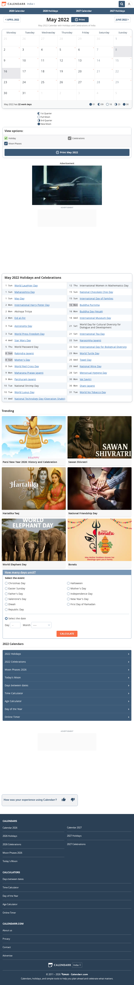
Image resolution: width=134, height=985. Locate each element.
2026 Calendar (17, 10)
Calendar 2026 (10, 827)
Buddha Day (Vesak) (91, 311)
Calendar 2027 (74, 827)
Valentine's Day (17, 599)
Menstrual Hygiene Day (93, 372)
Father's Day (15, 593)
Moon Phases (15, 143)
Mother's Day (22, 359)
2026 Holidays (50, 10)
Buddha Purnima (90, 305)
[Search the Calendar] (122, 4)
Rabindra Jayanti (24, 353)
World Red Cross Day (26, 366)
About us (7, 930)
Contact (7, 947)
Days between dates (16, 685)
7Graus (65, 974)
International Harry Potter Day (32, 305)
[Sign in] (129, 4)
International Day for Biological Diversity (103, 346)
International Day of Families (96, 298)
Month (27, 625)
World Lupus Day (24, 392)
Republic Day (16, 609)
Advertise (7, 955)
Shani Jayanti (87, 385)
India (30, 3)
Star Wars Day (22, 340)
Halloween (76, 583)
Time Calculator (14, 693)
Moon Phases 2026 (16, 669)
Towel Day (85, 359)
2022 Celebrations (15, 661)
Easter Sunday (16, 588)
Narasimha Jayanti (90, 340)
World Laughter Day (26, 285)
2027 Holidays (117, 10)
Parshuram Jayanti (25, 379)
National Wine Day (90, 366)
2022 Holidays (13, 653)
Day (7, 625)
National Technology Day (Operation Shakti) (39, 398)
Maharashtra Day (24, 292)
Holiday (12, 138)
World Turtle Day (89, 353)
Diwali (12, 604)
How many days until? (20, 572)
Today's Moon (13, 677)
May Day (19, 298)
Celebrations (78, 138)
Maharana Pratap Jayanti (28, 372)
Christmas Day (16, 583)
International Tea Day (92, 334)
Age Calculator (13, 701)
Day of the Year (13, 709)
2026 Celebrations (12, 844)
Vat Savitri (85, 379)
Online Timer (12, 717)
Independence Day (81, 593)
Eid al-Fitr (20, 318)
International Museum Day (95, 318)
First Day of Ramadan (82, 604)
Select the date (17, 618)
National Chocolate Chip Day (96, 292)
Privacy (6, 938)
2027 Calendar (84, 10)
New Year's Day (79, 599)
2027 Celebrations (76, 844)
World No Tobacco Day (93, 392)
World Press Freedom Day (29, 334)
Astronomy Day (23, 326)
